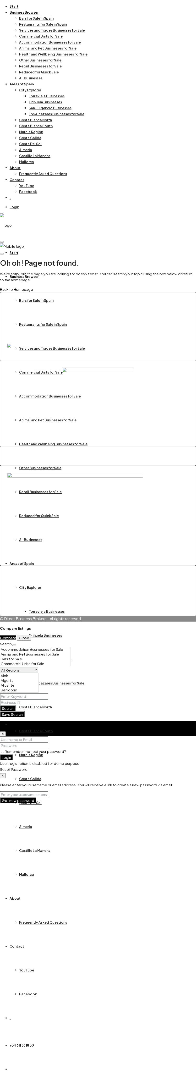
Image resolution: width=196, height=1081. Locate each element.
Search (8, 708)
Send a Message (22, 326)
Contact (17, 179)
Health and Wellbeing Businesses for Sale (53, 54)
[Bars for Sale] (35, 658)
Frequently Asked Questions (43, 173)
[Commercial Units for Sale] (35, 663)
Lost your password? (48, 751)
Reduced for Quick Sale (39, 72)
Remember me (18, 751)
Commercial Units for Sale (41, 36)
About (15, 167)
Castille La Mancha (34, 156)
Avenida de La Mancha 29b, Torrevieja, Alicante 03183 (54, 317)
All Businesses (30, 78)
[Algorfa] (19, 680)
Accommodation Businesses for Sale (50, 42)
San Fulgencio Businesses (50, 108)
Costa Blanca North (35, 120)
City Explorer (30, 90)
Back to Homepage (16, 289)
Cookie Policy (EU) (33, 595)
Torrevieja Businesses (47, 96)
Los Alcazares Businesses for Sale (56, 114)
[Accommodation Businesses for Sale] (35, 649)
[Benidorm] (19, 690)
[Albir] (19, 675)
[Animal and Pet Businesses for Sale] (35, 654)
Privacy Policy (29, 601)
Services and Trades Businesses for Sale (52, 30)
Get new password (18, 800)
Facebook (28, 191)
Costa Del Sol (30, 144)
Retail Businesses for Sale (40, 66)
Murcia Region (31, 132)
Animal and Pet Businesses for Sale (47, 48)
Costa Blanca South (36, 126)
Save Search (12, 714)
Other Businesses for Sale (40, 60)
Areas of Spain (22, 84)
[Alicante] (19, 685)
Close (24, 637)
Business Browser (24, 12)
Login (14, 207)
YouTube (26, 185)
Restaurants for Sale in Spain (43, 24)
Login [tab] (14, 724)
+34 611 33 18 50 (22, 1045)
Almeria (25, 150)
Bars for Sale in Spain (36, 18)
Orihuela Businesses (45, 102)
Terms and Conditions (36, 590)
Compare (8, 637)
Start (14, 6)
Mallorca (26, 162)
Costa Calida (30, 138)
